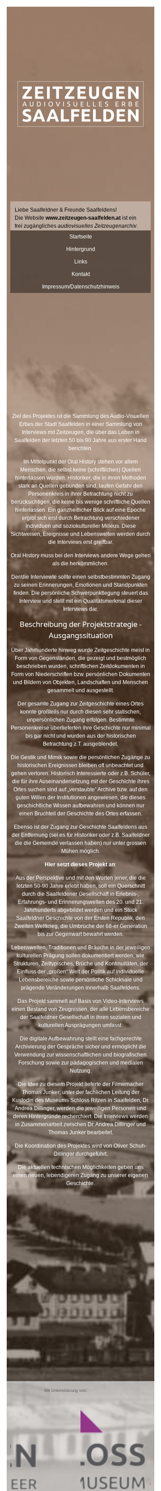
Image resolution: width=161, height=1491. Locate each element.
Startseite (80, 237)
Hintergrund (80, 249)
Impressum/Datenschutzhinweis (80, 287)
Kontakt (81, 274)
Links (80, 262)
